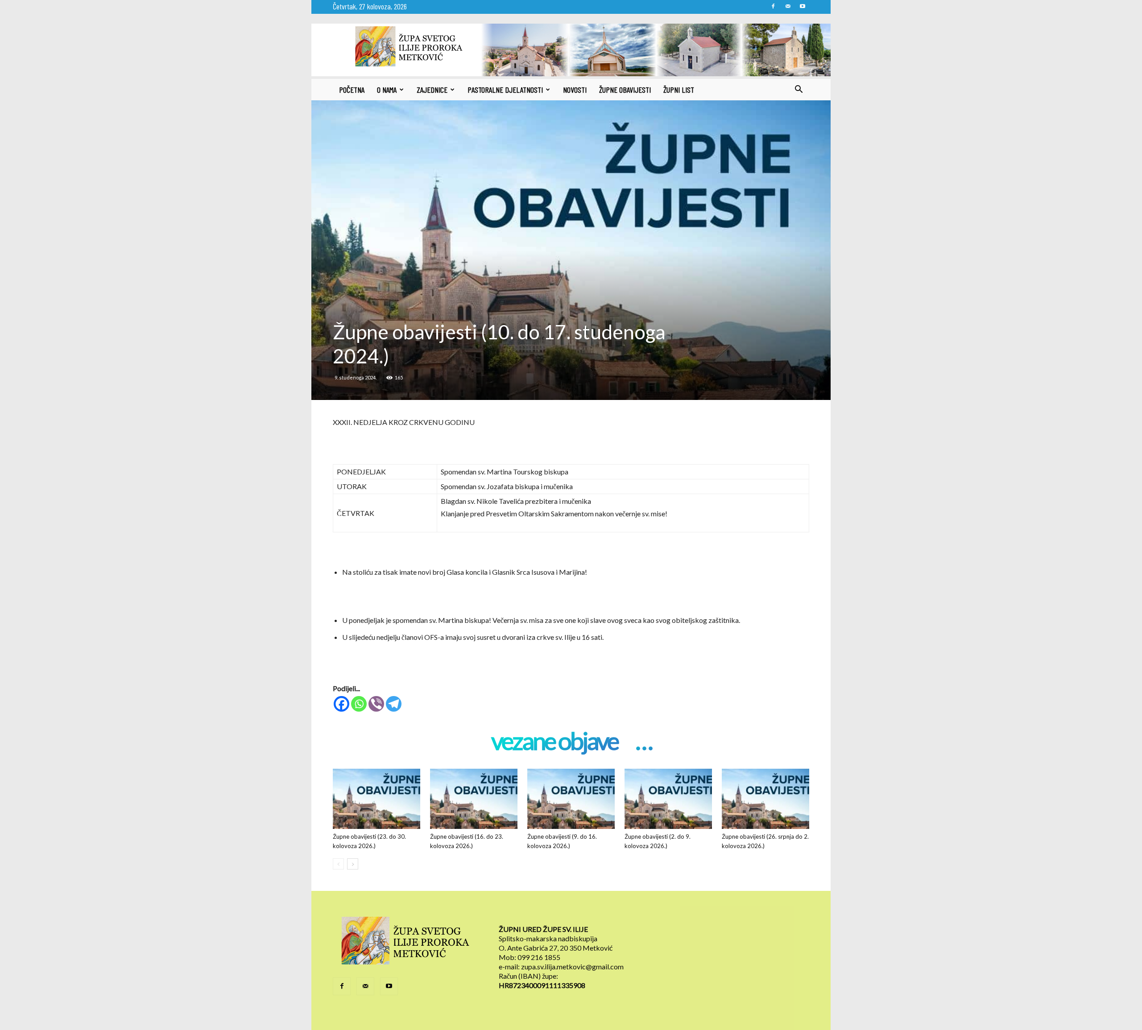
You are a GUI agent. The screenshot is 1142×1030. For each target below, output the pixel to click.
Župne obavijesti (625, 90)
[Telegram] (393, 704)
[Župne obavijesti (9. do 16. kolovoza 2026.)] (571, 799)
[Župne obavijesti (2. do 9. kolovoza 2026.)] (668, 799)
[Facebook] (773, 6)
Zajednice (432, 90)
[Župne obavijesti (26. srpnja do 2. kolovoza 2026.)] (765, 799)
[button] (798, 90)
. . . (643, 742)
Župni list (678, 90)
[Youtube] (802, 6)
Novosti (575, 90)
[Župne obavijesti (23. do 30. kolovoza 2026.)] (376, 799)
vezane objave (554, 742)
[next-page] (352, 863)
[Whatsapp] (359, 704)
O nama (387, 90)
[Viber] (376, 704)
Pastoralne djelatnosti (505, 90)
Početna (351, 90)
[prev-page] (338, 863)
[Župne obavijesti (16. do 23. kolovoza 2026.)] (473, 799)
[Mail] (787, 6)
